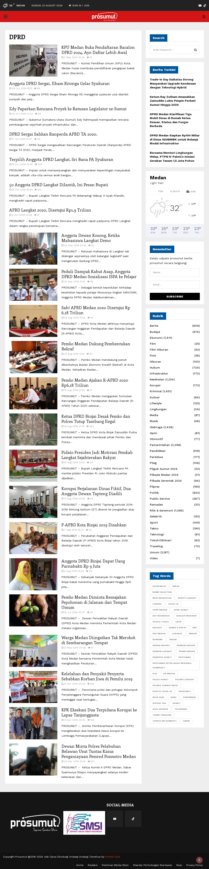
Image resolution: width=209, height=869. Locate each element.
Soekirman (189, 697)
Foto (153, 355)
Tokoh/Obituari (160, 540)
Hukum (155, 367)
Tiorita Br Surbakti (164, 721)
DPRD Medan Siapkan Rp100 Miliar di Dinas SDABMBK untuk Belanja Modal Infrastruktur (175, 139)
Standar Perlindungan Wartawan (152, 865)
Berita (154, 325)
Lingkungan (158, 409)
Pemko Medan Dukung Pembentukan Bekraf (95, 346)
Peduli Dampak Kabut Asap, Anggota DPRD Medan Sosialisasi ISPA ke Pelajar (99, 273)
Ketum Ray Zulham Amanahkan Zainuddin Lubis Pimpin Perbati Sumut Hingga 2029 (173, 100)
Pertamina (184, 657)
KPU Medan (159, 633)
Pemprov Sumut (162, 657)
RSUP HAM (158, 697)
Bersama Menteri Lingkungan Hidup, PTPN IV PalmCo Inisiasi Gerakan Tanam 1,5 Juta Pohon (172, 156)
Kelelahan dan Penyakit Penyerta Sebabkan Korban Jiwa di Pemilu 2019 (96, 676)
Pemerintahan (160, 445)
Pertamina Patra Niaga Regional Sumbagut (172, 665)
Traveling (156, 546)
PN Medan (169, 673)
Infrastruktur (159, 373)
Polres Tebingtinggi (165, 685)
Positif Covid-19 (162, 691)
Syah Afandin (160, 709)
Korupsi (155, 385)
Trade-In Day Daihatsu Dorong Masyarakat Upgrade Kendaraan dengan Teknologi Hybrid (173, 83)
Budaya (155, 331)
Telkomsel (181, 709)
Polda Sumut (160, 679)
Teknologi (157, 534)
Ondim (173, 639)
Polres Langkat (185, 679)
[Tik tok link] (204, 5)
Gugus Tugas (160, 622)
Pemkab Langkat (162, 651)
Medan (193, 633)
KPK (194, 627)
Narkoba (157, 639)
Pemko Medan (187, 651)
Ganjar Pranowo (186, 616)
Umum (154, 552)
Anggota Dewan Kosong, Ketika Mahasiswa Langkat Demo (90, 237)
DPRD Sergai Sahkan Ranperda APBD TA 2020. (53, 134)
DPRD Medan (159, 610)
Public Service (160, 498)
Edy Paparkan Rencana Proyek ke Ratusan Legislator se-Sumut (68, 108)
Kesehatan (157, 379)
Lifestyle (156, 403)
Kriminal (156, 391)
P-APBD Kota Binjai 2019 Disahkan (94, 524)
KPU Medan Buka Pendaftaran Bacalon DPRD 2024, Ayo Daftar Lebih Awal (98, 49)
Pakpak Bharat (161, 645)
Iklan (179, 865)
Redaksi (93, 865)
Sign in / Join (80, 5)
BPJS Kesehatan (161, 598)
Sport (154, 522)
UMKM (186, 721)
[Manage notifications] (199, 860)
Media (154, 415)
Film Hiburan (159, 349)
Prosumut (184, 691)
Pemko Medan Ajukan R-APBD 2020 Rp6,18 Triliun (94, 382)
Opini (153, 433)
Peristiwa (156, 457)
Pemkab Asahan (186, 645)
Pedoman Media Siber (115, 865)
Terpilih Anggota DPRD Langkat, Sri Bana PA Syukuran (61, 159)
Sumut (176, 703)
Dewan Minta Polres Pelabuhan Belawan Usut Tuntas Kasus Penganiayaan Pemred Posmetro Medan (98, 751)
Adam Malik (159, 586)
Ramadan (156, 504)
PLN (154, 673)
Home (79, 865)
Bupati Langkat (187, 598)
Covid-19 (173, 604)
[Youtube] (115, 819)
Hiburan (155, 361)
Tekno (154, 528)
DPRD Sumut (181, 610)
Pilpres (154, 486)
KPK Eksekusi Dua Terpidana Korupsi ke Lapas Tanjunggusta (99, 712)
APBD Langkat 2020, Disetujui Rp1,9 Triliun (50, 210)
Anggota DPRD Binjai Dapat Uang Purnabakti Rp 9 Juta (93, 563)
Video (154, 558)
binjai (175, 586)
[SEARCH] (195, 50)
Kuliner (155, 397)
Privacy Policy (194, 865)
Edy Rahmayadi (161, 616)
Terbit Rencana (162, 715)
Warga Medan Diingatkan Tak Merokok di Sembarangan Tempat (98, 640)
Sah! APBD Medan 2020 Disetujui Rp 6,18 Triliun (95, 310)
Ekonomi (156, 337)
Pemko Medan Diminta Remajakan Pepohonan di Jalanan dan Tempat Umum (94, 602)
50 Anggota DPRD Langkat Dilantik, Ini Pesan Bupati (58, 184)
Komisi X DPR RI (177, 627)
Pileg (153, 463)
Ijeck (178, 622)
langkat (177, 633)
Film (153, 343)
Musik (154, 421)
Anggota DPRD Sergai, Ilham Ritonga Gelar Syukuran (59, 83)
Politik (154, 492)
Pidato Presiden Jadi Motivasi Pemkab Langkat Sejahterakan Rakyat (97, 454)
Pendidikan (158, 450)
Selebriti (156, 516)
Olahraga (156, 427)
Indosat (157, 627)
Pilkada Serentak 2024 (166, 480)
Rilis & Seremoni (161, 510)
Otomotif (156, 439)
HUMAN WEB (112, 856)
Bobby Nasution (162, 592)
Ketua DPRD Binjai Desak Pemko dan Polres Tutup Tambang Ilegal (95, 418)
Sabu (173, 697)
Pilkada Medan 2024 (164, 474)
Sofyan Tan (159, 703)
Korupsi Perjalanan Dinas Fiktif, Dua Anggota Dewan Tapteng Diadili (96, 491)
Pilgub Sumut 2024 (164, 468)
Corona (157, 604)
